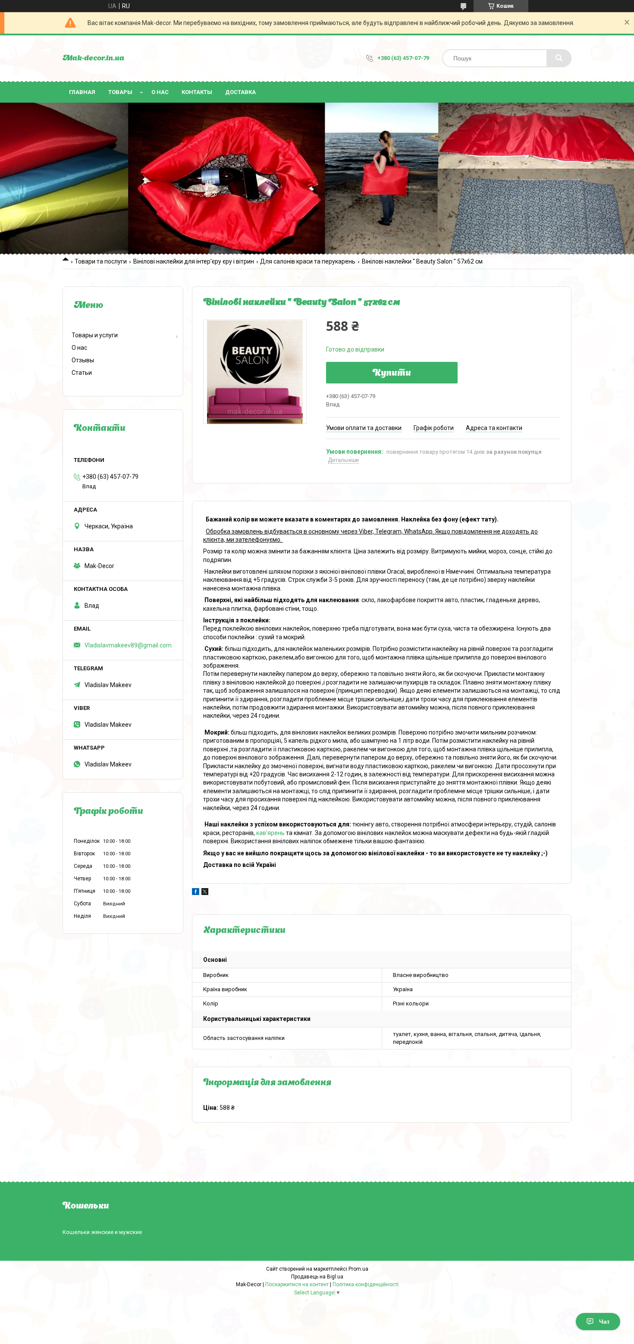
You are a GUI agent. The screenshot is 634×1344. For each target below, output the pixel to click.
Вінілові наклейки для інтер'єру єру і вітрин (193, 261)
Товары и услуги (95, 335)
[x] (204, 892)
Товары (120, 92)
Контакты (197, 92)
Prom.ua (358, 1269)
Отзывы (83, 360)
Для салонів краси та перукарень (307, 261)
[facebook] (195, 892)
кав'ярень (270, 832)
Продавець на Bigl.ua (317, 1277)
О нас (160, 92)
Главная (82, 92)
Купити (392, 373)
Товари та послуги (101, 261)
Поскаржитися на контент (297, 1284)
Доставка (240, 92)
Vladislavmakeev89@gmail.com (128, 645)
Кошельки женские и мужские (102, 1232)
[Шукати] (558, 58)
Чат (604, 1321)
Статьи (82, 372)
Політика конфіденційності (366, 1284)
